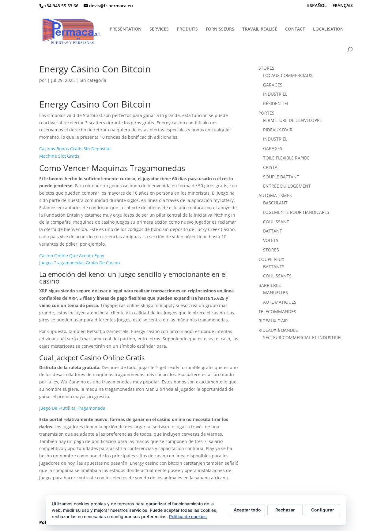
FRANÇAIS (343, 5)
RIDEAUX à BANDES (278, 330)
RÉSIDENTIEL (276, 103)
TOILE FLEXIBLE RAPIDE (286, 158)
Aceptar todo (247, 509)
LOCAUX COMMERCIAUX (287, 75)
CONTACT (295, 29)
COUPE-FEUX (271, 259)
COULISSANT (276, 222)
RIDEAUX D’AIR (277, 130)
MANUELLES (275, 292)
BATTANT (272, 231)
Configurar (322, 509)
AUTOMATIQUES (279, 302)
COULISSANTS (277, 276)
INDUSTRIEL (275, 94)
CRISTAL (271, 167)
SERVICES (159, 29)
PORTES (266, 113)
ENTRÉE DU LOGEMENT (287, 186)
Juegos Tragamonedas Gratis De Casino (79, 263)
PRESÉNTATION (125, 29)
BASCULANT (275, 203)
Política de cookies (188, 516)
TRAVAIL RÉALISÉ (259, 29)
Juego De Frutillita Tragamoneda (72, 408)
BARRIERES (269, 285)
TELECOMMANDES (277, 311)
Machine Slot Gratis (59, 156)
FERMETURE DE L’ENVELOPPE (292, 120)
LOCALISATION (328, 29)
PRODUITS (187, 29)
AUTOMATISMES (275, 195)
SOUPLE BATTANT (281, 177)
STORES (266, 68)
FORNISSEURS (220, 29)
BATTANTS (274, 266)
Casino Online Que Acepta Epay (71, 255)
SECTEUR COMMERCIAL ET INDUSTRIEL (302, 337)
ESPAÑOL (317, 5)
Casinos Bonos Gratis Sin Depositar (75, 149)
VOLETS (270, 240)
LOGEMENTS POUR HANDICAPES (296, 212)
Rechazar (285, 509)
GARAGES (272, 85)
